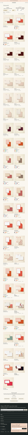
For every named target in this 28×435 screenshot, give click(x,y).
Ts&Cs (8, 431)
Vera (14, 294)
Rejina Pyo (15, 295)
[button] (26, 424)
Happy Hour (15, 42)
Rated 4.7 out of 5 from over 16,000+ (8, 8)
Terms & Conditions (9, 411)
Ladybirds (15, 263)
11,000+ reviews (5, 424)
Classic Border (5, 42)
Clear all (4, 12)
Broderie (4, 73)
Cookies (11, 431)
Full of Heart (4, 388)
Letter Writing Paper (6, 398)
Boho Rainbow (16, 359)
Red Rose (15, 373)
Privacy (6, 431)
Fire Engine (4, 359)
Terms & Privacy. (24, 430)
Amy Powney (15, 311)
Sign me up (24, 428)
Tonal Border (4, 278)
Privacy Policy (12, 411)
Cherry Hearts (16, 246)
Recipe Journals (21, 398)
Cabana (4, 165)
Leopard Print (5, 373)
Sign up (26, 409)
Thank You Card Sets (14, 398)
